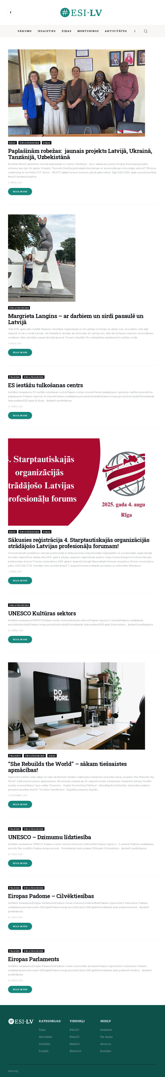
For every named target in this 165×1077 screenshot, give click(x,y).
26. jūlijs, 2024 (15, 917)
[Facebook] (10, 12)
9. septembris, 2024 (17, 795)
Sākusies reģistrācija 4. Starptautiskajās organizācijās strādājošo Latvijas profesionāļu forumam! (79, 543)
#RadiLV (75, 1044)
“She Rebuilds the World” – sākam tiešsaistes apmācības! (67, 767)
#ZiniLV (74, 1029)
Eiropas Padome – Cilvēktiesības (51, 896)
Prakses (14, 377)
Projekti (15, 755)
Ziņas (46, 143)
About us (105, 1044)
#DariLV (74, 1036)
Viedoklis (45, 1044)
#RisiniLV (76, 1051)
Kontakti (105, 1051)
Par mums (106, 1036)
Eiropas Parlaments (33, 959)
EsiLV (12, 143)
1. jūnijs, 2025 (14, 571)
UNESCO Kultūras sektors (42, 613)
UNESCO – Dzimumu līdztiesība (49, 837)
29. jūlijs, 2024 (15, 854)
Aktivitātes (45, 1036)
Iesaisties (106, 1029)
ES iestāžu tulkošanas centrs (45, 385)
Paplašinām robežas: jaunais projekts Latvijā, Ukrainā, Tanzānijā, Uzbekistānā (80, 154)
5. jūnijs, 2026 (15, 182)
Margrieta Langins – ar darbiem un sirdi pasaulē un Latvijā (75, 319)
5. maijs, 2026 (14, 343)
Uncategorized (29, 143)
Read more (20, 191)
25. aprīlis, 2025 (15, 630)
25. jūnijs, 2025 (15, 406)
